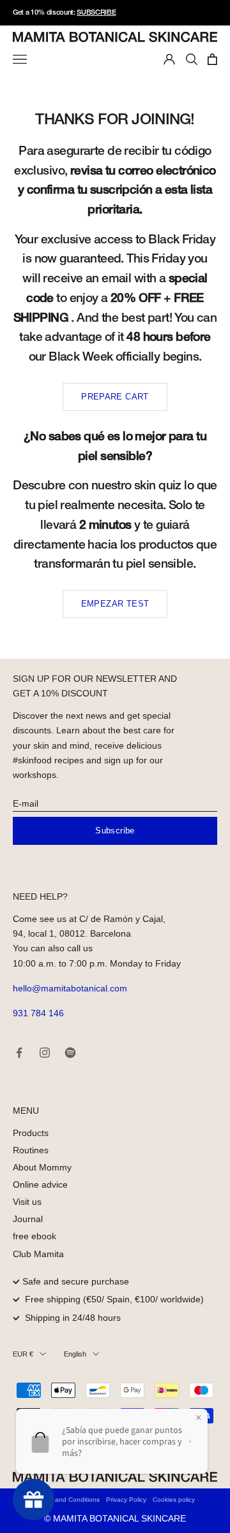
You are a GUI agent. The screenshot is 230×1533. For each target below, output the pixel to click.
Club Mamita (38, 1254)
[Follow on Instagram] (44, 1052)
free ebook (34, 1236)
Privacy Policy (126, 1499)
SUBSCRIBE (96, 13)
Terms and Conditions (68, 1499)
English (75, 1354)
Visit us (27, 1202)
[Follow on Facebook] (19, 1052)
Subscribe (115, 830)
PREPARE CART (115, 396)
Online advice (40, 1184)
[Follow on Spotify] (70, 1052)
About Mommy (42, 1167)
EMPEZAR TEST (115, 603)
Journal (28, 1219)
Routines (31, 1150)
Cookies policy (174, 1499)
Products (31, 1133)
